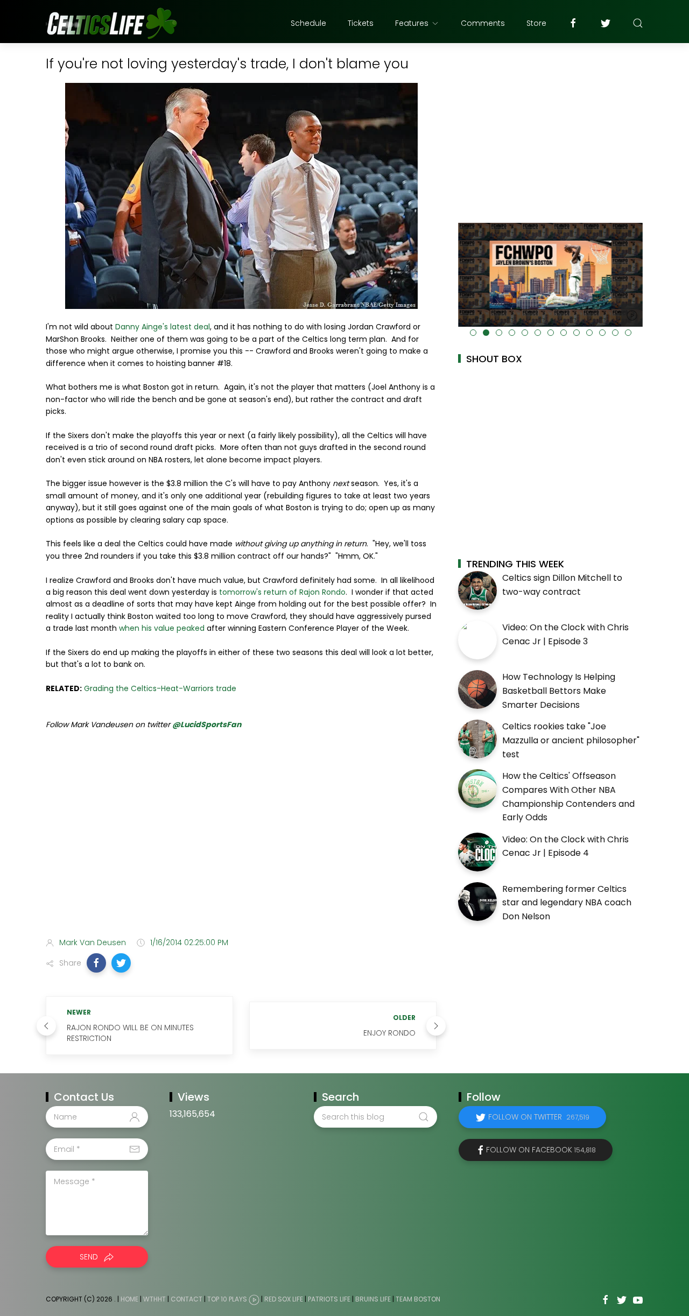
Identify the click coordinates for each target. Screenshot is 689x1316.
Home (129, 1299)
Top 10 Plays (227, 1299)
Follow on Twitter (538, 1116)
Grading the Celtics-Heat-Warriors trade (160, 688)
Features (411, 23)
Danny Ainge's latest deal (162, 326)
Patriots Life (329, 1299)
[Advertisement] (241, 844)
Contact (186, 1299)
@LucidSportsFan (206, 724)
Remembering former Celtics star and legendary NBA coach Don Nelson (566, 903)
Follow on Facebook (541, 1149)
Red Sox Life (283, 1299)
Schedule (308, 23)
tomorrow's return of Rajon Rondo (282, 592)
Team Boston (418, 1299)
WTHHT (154, 1299)
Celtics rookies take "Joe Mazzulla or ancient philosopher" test (570, 740)
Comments (483, 23)
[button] (96, 963)
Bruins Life (373, 1299)
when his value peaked (162, 628)
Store (536, 23)
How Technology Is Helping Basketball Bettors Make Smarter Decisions (558, 690)
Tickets (361, 23)
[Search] (637, 23)
